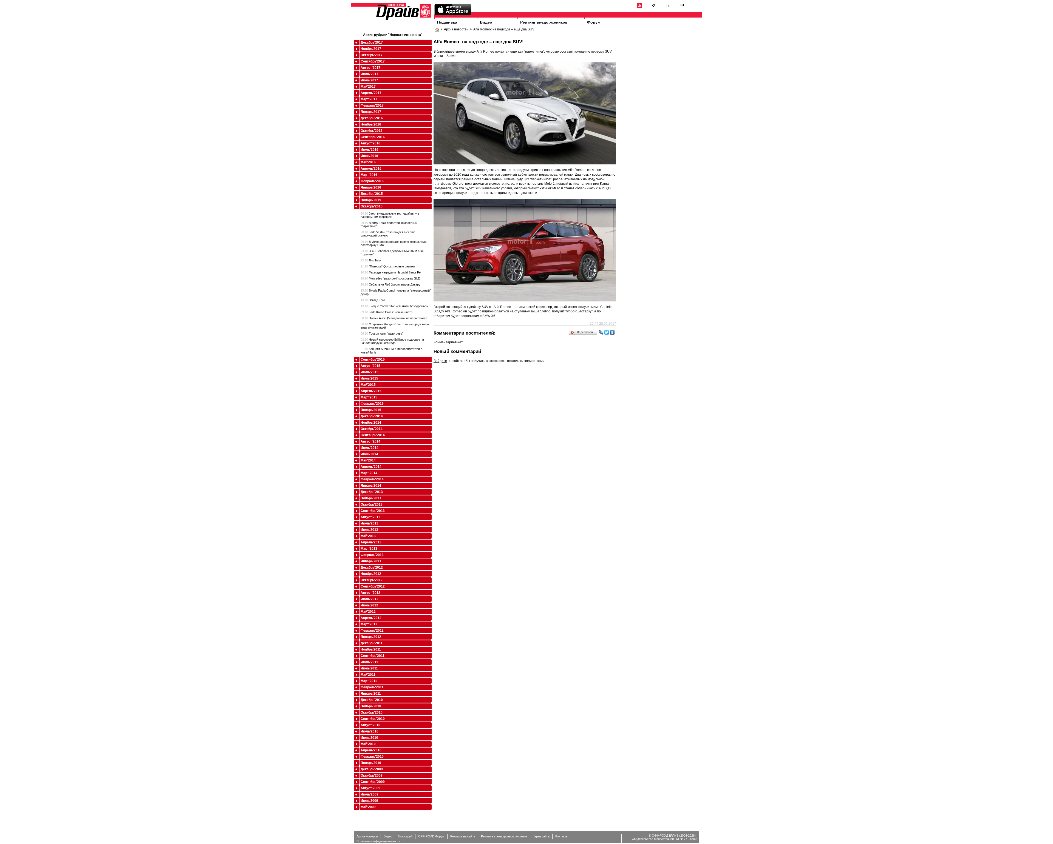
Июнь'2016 (369, 156)
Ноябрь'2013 (371, 498)
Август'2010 (370, 725)
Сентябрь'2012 (373, 586)
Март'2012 (369, 624)
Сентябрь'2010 (373, 719)
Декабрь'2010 (372, 700)
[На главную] (639, 6)
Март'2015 (369, 397)
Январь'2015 (371, 410)
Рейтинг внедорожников (544, 22)
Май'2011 (368, 675)
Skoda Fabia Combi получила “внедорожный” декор (396, 292)
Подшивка (447, 22)
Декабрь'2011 (372, 643)
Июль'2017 (369, 74)
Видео (486, 22)
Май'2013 (368, 536)
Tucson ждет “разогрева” (382, 333)
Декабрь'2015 (372, 194)
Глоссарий (405, 836)
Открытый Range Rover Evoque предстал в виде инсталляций (395, 326)
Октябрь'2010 (372, 712)
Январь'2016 (371, 187)
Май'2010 (368, 744)
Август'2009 (370, 788)
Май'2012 (368, 612)
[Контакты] (682, 6)
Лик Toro (371, 260)
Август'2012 (370, 593)
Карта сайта (541, 836)
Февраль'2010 (372, 757)
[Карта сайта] (653, 6)
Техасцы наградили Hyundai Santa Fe (391, 272)
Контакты (561, 836)
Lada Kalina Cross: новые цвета (386, 312)
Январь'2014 (371, 485)
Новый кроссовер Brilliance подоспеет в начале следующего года (392, 341)
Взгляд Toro (373, 300)
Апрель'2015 (371, 391)
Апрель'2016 (371, 168)
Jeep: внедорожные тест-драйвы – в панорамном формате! (390, 215)
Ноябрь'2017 (371, 49)
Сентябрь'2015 (373, 359)
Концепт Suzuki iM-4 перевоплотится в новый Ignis (391, 350)
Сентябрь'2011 (372, 656)
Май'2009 (368, 807)
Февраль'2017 (372, 105)
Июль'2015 (369, 372)
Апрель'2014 (371, 467)
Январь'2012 (371, 637)
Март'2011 (369, 681)
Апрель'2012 (371, 618)
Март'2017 (369, 99)
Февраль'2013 (372, 555)
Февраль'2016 (372, 181)
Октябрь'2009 (372, 775)
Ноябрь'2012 (371, 574)
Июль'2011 (369, 662)
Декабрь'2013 (372, 492)
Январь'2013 (371, 561)
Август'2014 (370, 441)
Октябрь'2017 (372, 55)
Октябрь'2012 (372, 580)
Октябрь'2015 (372, 206)
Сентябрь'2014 (373, 435)
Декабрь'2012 (372, 567)
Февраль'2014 (372, 479)
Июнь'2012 (369, 605)
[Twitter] (607, 332)
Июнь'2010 (369, 738)
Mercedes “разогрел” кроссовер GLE (390, 278)
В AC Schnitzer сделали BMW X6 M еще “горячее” (392, 252)
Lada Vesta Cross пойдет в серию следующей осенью (388, 233)
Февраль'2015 (372, 404)
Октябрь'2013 (372, 504)
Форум (593, 22)
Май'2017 (368, 87)
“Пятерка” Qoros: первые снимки (388, 266)
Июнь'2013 (369, 530)
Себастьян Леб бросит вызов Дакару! (391, 284)
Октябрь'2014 (372, 429)
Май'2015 (368, 385)
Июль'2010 (369, 731)
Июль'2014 (369, 448)
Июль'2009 (369, 794)
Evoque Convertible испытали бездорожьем (395, 306)
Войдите (440, 361)
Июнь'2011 (369, 668)
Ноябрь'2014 (371, 422)
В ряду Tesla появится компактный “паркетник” (389, 224)
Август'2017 (370, 68)
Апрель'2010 (371, 750)
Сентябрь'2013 (373, 511)
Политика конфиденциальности (378, 841)
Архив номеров (367, 836)
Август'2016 (370, 143)
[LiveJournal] (601, 332)
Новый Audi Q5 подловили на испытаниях (394, 318)
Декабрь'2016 (372, 118)
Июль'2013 (369, 523)
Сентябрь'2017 (373, 61)
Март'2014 (369, 473)
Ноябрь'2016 (371, 124)
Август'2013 (370, 517)
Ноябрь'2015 (371, 200)
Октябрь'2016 (372, 131)
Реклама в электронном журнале (504, 836)
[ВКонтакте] (612, 332)
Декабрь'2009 (372, 769)
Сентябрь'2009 (373, 782)
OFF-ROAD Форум (431, 836)
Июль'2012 (369, 599)
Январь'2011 (371, 693)
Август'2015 (370, 366)
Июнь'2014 (369, 454)
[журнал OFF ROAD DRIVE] (403, 19)
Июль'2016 (369, 150)
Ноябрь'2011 (371, 649)
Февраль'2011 (372, 687)
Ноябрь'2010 (371, 706)
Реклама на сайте (462, 836)
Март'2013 (369, 549)
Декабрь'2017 (372, 42)
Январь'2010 (371, 763)
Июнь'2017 (369, 80)
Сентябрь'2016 (373, 137)
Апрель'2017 (371, 93)
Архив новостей (456, 29)
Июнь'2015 (369, 378)
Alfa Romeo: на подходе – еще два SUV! (504, 29)
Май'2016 (368, 162)
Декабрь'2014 (372, 416)
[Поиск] (667, 6)
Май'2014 (368, 460)
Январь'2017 (371, 112)
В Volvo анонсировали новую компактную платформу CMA (393, 243)
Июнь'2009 (369, 801)
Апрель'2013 (371, 542)
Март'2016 (369, 175)
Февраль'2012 (372, 630)
